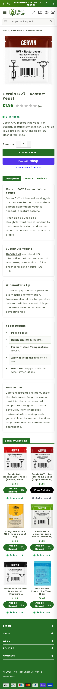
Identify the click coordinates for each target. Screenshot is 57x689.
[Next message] (53, 4)
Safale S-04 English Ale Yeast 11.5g (41, 591)
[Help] (46, 12)
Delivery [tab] (28, 178)
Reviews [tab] (42, 178)
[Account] (34, 12)
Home (6, 30)
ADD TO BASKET (28, 152)
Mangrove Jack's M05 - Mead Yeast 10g (15, 534)
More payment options (28, 167)
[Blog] (40, 12)
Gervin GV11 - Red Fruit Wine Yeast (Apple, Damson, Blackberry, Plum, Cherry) (42, 477)
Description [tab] (12, 178)
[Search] (51, 21)
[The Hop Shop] (17, 12)
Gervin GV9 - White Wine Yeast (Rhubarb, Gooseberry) (15, 591)
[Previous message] (3, 4)
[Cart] (53, 12)
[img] (26, 106)
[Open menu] (5, 12)
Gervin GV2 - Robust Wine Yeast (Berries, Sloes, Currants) (15, 477)
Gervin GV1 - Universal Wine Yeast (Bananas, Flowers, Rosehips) (42, 534)
